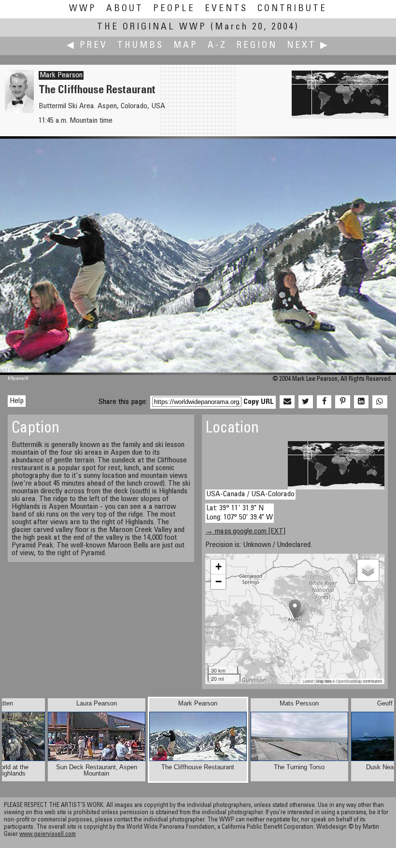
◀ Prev (87, 45)
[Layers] (368, 570)
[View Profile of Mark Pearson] (19, 111)
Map (185, 45)
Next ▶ (308, 45)
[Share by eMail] (287, 402)
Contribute (292, 9)
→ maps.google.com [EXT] (245, 531)
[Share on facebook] (324, 402)
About (124, 9)
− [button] (218, 581)
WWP (83, 9)
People (174, 9)
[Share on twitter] (305, 402)
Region (257, 45)
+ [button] (218, 567)
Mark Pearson (61, 75)
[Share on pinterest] (342, 402)
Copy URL (258, 402)
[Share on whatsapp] (379, 402)
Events (226, 9)
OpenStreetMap (349, 681)
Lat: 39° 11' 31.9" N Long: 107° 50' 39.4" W (239, 512)
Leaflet (308, 681)
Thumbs (140, 45)
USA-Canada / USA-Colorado (250, 494)
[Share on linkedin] (361, 402)
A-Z (217, 45)
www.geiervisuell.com (47, 835)
